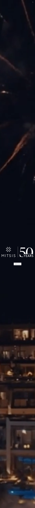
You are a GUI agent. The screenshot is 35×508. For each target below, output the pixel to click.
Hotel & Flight (32, 504)
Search (28, 504)
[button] (6, 1)
